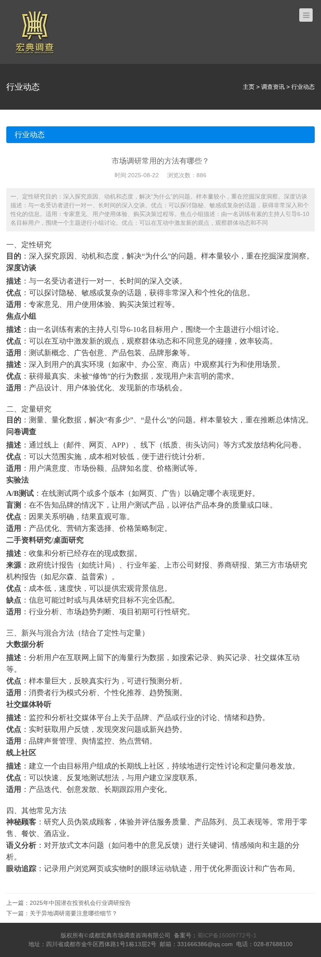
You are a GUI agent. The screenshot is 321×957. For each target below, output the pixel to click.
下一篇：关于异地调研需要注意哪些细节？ (61, 913)
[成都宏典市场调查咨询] (34, 31)
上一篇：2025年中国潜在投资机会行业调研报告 (68, 902)
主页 (249, 86)
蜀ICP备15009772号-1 (227, 935)
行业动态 (303, 86)
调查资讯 (273, 86)
